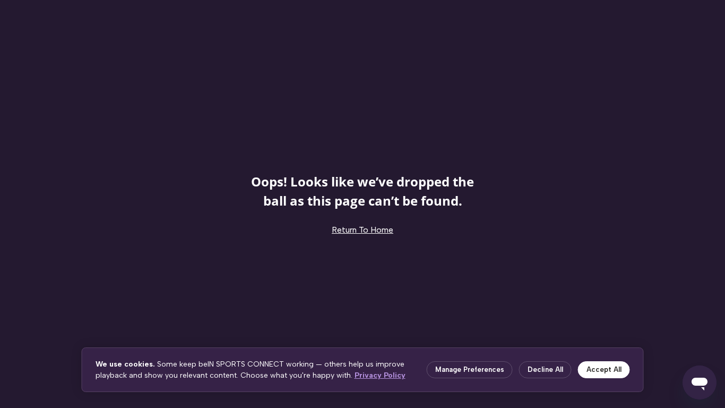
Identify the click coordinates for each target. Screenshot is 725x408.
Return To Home (362, 230)
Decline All (545, 369)
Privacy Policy (380, 375)
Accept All (604, 369)
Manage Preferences (469, 369)
